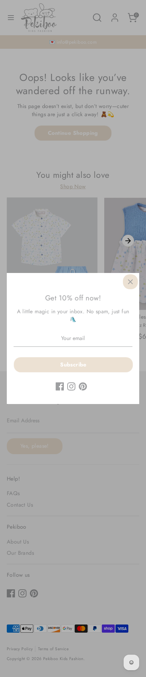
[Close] (130, 281)
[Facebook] (60, 386)
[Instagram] (71, 386)
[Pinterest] (83, 386)
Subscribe (73, 364)
